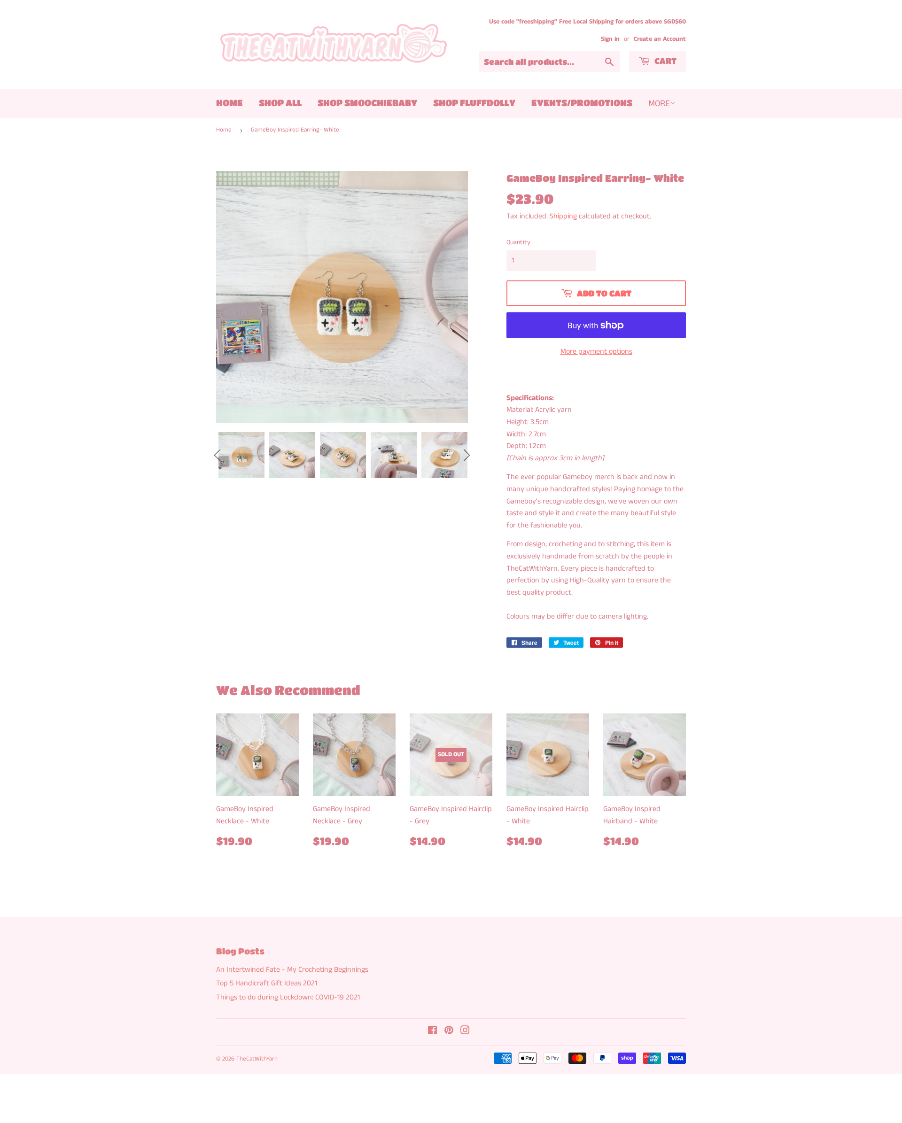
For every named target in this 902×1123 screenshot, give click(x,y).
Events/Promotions (581, 103)
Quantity (518, 242)
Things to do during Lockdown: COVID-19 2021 (288, 997)
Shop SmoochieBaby (367, 103)
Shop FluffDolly (474, 103)
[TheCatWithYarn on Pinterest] (449, 1031)
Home (229, 103)
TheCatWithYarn (257, 1058)
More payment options (596, 351)
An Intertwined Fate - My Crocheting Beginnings (292, 969)
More (659, 103)
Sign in (610, 39)
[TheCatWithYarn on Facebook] (432, 1031)
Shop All (280, 103)
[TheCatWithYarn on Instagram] (465, 1031)
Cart (664, 60)
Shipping (563, 216)
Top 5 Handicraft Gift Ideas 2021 (266, 983)
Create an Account (660, 39)
